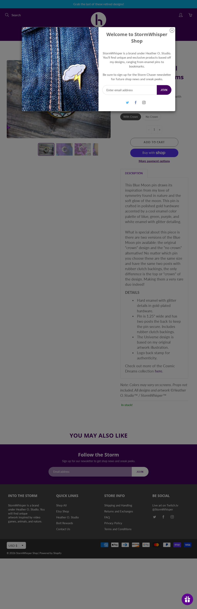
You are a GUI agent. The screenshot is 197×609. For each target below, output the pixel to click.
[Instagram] (143, 102)
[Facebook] (135, 102)
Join (164, 89)
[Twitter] (127, 102)
